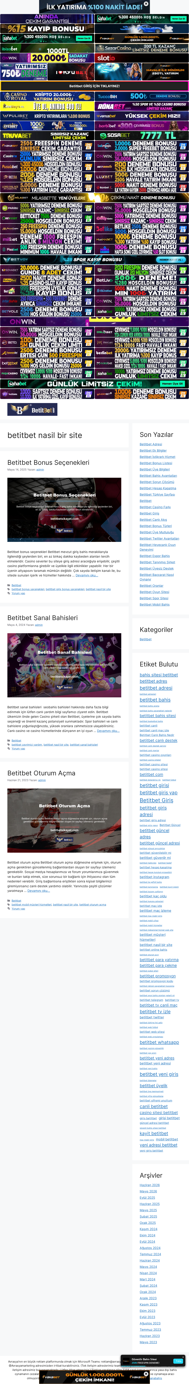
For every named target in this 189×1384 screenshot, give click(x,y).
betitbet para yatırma (159, 959)
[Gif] (94, 197)
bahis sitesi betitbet (159, 674)
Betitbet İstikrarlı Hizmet (157, 457)
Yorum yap (18, 593)
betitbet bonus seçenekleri (28, 589)
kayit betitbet (154, 1133)
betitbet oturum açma (92, 904)
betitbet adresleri (148, 694)
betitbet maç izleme (155, 910)
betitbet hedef (165, 863)
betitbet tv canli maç (159, 1005)
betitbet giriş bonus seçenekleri (65, 589)
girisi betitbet (169, 1118)
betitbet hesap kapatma (156, 867)
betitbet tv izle (155, 1011)
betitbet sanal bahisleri (84, 744)
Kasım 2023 (148, 1304)
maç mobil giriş (147, 1140)
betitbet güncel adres (154, 833)
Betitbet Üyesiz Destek (157, 568)
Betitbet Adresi (151, 444)
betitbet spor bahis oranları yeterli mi (157, 995)
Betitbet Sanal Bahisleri (42, 618)
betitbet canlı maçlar (149, 750)
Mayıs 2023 (148, 1342)
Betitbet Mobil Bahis (155, 604)
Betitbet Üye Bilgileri (155, 469)
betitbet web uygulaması (151, 1037)
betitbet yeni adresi (155, 1063)
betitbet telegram (151, 1000)
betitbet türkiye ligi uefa (151, 1022)
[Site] (47, 146)
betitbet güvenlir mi (155, 858)
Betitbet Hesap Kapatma (158, 488)
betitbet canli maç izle (154, 730)
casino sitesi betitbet (159, 1112)
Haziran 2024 (150, 1260)
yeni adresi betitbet (158, 1144)
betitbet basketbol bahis (151, 721)
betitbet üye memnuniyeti (152, 1091)
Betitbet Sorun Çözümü (157, 482)
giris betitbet (148, 1118)
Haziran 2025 (150, 1204)
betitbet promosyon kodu (156, 981)
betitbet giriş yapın (149, 825)
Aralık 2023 (148, 1298)
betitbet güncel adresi (160, 843)
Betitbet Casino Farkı (155, 507)
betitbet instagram (154, 877)
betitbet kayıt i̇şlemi (169, 887)
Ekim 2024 (147, 1235)
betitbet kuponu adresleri (152, 901)
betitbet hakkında (148, 863)
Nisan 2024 (148, 1273)
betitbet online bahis (153, 949)
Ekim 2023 (147, 1311)
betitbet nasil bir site (98, 589)
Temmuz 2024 (150, 1254)
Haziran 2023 (150, 1336)
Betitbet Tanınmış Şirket (157, 562)
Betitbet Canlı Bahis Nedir (157, 735)
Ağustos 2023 (150, 1323)
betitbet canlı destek (158, 740)
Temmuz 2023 (150, 1329)
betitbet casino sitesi (154, 764)
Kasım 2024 (148, 1229)
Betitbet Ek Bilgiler (153, 450)
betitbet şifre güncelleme (151, 1096)
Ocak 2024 (148, 1292)
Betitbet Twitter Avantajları (159, 538)
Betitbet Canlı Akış (153, 520)
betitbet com (151, 774)
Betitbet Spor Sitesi (154, 598)
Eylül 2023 (147, 1317)
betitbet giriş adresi (153, 811)
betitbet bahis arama (149, 706)
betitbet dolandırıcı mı (150, 780)
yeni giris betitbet (151, 1150)
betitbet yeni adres (157, 1058)
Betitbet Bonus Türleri (156, 526)
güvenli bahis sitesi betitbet (153, 1128)
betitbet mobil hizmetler (151, 925)
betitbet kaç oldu (153, 896)
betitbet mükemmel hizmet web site (156, 930)
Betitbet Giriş (149, 513)
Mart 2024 (147, 1279)
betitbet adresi (156, 688)
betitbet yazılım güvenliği (152, 1048)
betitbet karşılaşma (149, 887)
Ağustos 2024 (150, 1248)
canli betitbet (154, 1106)
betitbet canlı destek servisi (153, 746)
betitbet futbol (169, 780)
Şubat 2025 (148, 1216)
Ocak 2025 (148, 1223)
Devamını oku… (87, 575)
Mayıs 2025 (148, 1210)
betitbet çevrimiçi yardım (27, 744)
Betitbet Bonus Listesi (156, 463)
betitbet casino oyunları (155, 755)
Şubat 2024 (148, 1285)
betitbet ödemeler (148, 1080)
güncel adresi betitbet (154, 1123)
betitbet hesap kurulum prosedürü (156, 872)
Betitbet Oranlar (151, 586)
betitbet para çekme (158, 965)
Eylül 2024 (147, 1241)
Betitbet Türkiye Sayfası (157, 494)
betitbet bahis (155, 700)
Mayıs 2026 (148, 1191)
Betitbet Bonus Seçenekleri (48, 462)
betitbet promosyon (158, 976)
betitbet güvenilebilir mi (155, 853)
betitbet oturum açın (149, 955)
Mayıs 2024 (148, 1267)
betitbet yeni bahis (148, 1068)
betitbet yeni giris (159, 1074)
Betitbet (16, 585)
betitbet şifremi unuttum (156, 1100)
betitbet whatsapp (159, 1042)
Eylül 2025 (147, 1197)
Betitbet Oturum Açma (41, 773)
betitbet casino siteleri (150, 760)
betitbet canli (148, 725)
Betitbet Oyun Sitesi (154, 592)
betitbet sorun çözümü (155, 990)
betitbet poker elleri (149, 971)
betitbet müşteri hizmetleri (153, 937)
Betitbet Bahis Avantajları (158, 476)
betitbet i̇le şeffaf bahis (151, 882)
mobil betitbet (167, 1139)
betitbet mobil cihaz (149, 920)
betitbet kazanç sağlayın (151, 891)
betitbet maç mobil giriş (151, 916)
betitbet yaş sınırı (148, 1053)
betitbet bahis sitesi (158, 715)
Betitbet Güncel (170, 825)
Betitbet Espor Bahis (155, 556)
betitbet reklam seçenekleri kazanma (157, 986)
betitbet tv (172, 1000)
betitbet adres (153, 681)
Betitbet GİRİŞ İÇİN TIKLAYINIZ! (94, 86)
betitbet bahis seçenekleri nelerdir (156, 711)
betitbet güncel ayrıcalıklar (152, 848)
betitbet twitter (152, 1017)
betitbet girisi (154, 785)
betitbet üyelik (153, 1085)
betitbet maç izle (151, 906)
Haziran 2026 (150, 1185)
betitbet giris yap (159, 792)
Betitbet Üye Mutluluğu (157, 532)
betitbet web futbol (149, 1027)
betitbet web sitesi (152, 1031)
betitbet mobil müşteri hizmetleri (31, 904)
